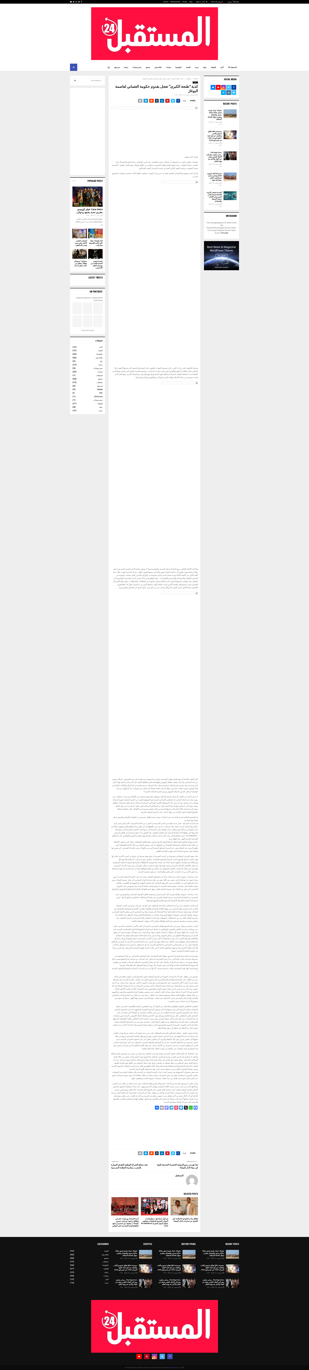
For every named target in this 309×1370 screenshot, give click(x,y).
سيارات (168, 67)
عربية (197, 67)
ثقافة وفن (158, 67)
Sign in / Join (200, 2)
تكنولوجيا (179, 67)
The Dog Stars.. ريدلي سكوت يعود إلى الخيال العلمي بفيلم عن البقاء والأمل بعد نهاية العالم (214, 157)
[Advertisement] (154, 1129)
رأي (108, 67)
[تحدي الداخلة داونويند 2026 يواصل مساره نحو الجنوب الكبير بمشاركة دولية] (230, 176)
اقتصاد (188, 67)
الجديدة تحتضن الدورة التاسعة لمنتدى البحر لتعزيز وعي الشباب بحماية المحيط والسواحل (214, 197)
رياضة (126, 67)
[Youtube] (139, 1356)
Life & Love (98, 396)
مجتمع (148, 67)
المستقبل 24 (232, 67)
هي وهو (117, 67)
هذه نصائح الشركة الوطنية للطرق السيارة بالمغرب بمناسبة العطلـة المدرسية (129, 1166)
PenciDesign (174, 1367)
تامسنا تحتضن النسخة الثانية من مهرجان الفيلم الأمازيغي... (97, 264)
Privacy (184, 2)
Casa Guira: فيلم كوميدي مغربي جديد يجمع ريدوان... (89, 210)
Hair (101, 393)
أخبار (222, 67)
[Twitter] (162, 1356)
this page (224, 233)
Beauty (100, 389)
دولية (205, 67)
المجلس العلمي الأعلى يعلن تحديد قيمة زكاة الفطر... (81, 243)
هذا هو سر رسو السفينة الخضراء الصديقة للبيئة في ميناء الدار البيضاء (177, 1166)
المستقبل (193, 95)
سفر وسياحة (137, 67)
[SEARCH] (75, 80)
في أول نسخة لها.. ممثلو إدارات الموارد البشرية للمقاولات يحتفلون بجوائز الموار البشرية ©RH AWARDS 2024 (154, 1222)
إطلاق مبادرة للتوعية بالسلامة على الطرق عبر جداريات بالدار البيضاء (185, 1220)
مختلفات (195, 82)
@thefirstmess (87, 330)
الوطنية (213, 67)
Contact (165, 2)
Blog (190, 2)
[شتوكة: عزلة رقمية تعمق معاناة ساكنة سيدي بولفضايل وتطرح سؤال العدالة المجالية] (230, 113)
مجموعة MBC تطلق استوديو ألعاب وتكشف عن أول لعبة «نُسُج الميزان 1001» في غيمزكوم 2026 (214, 136)
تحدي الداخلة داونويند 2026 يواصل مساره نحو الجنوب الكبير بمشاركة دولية (214, 177)
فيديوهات (99, 375)
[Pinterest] (146, 1356)
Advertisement (175, 2)
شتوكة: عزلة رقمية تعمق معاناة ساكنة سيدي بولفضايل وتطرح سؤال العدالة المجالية (215, 115)
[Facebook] (170, 1356)
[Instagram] (154, 1356)
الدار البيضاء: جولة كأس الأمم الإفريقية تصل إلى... (96, 243)
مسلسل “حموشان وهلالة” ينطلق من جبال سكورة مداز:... (80, 263)
